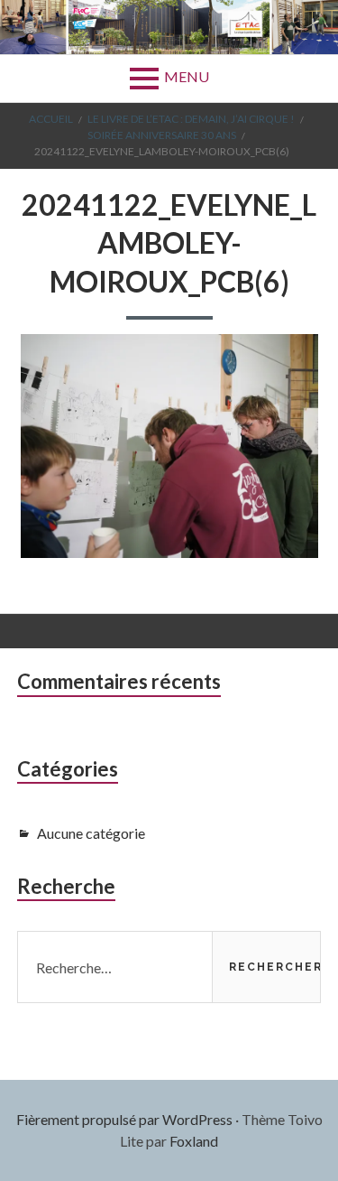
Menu (186, 76)
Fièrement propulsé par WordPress (124, 1119)
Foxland (193, 1140)
